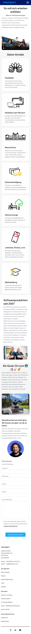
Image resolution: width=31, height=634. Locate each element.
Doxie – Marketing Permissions (10, 606)
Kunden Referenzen (7, 579)
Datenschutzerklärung (10, 526)
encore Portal (5, 609)
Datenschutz (5, 621)
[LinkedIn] (15, 630)
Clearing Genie (5, 598)
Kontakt (3, 587)
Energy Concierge (6, 595)
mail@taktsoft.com (12, 564)
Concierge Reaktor (7, 602)
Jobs (2, 583)
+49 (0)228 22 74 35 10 (13, 561)
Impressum (4, 617)
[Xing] (10, 630)
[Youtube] (20, 630)
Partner (3, 576)
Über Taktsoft (5, 572)
